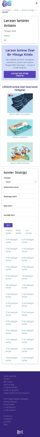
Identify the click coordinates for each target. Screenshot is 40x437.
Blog (16, 10)
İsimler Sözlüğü (28, 10)
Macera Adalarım (20, 137)
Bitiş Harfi (8, 206)
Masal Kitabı (9, 404)
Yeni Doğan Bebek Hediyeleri (16, 399)
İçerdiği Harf (9, 215)
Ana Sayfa (6, 10)
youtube (7, 421)
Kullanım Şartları (11, 387)
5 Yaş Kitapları (10, 407)
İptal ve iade (9, 384)
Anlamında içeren (11, 187)
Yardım (7, 379)
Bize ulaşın (8, 382)
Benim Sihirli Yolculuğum (20, 114)
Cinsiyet (7, 178)
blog (6, 424)
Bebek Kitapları (10, 402)
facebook (8, 416)
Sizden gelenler (10, 376)
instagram (8, 419)
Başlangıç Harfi (10, 196)
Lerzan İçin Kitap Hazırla (19, 74)
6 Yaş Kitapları (10, 410)
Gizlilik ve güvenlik (11, 390)
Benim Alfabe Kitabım (20, 163)
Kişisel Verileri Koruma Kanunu (17, 393)
